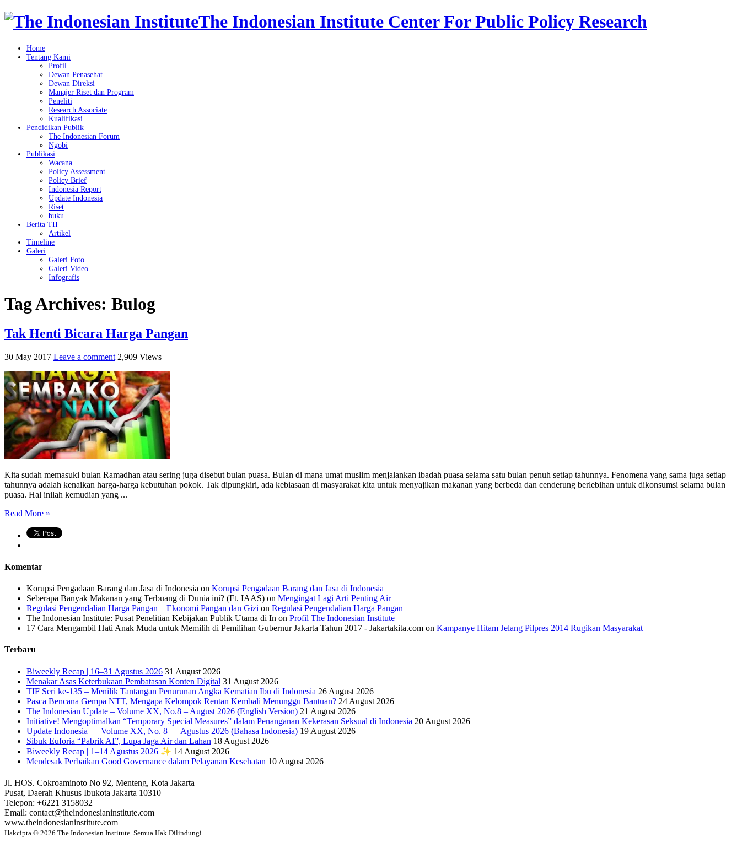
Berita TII (42, 224)
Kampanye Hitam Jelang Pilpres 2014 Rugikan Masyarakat (540, 628)
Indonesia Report (75, 189)
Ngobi (58, 145)
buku (56, 216)
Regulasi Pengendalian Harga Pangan (337, 608)
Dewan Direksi (72, 83)
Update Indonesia (76, 198)
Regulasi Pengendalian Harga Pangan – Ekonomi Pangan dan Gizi (142, 608)
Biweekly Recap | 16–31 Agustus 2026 (94, 671)
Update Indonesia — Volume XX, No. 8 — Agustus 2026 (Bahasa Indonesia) (162, 731)
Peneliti (60, 101)
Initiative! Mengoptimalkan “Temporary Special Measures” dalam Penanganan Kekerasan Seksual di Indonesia (219, 721)
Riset (56, 207)
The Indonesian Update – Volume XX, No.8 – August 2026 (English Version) (162, 711)
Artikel (60, 233)
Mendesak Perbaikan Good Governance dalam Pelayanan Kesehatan (146, 761)
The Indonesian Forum (84, 136)
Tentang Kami (48, 57)
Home (35, 48)
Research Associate (78, 110)
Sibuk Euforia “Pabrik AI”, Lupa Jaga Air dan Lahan (118, 741)
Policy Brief (68, 180)
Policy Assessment (77, 172)
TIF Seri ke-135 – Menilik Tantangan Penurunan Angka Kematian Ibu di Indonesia (171, 691)
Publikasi (40, 154)
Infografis (64, 277)
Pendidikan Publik (55, 127)
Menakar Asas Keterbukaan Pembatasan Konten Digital (123, 681)
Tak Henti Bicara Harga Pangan (96, 333)
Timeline (40, 242)
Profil (58, 66)
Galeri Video (68, 269)
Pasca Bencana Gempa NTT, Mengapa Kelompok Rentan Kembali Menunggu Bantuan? (181, 701)
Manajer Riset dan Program (91, 92)
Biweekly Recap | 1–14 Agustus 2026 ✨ (98, 751)
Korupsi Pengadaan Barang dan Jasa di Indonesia (298, 588)
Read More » (27, 513)
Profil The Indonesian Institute (342, 618)
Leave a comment (84, 356)
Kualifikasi (66, 119)
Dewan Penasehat (76, 75)
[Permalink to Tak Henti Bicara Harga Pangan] (87, 456)
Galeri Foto (66, 260)
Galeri (36, 251)
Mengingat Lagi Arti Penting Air (334, 598)
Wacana (60, 163)
